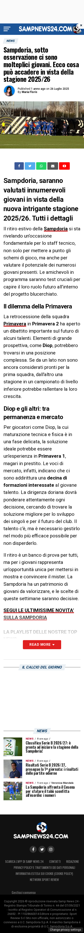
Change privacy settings (65, 929)
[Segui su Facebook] (33, 849)
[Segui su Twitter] (42, 849)
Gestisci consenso (24, 892)
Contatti (55, 861)
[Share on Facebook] (19, 166)
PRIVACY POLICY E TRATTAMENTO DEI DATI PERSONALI (44, 867)
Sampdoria (56, 229)
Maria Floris (29, 92)
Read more (40, 644)
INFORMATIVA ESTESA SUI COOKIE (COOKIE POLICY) (44, 873)
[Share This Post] (41, 166)
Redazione (72, 861)
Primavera (15, 324)
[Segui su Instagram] (50, 849)
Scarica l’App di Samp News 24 (24, 861)
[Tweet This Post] (30, 166)
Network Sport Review (44, 879)
